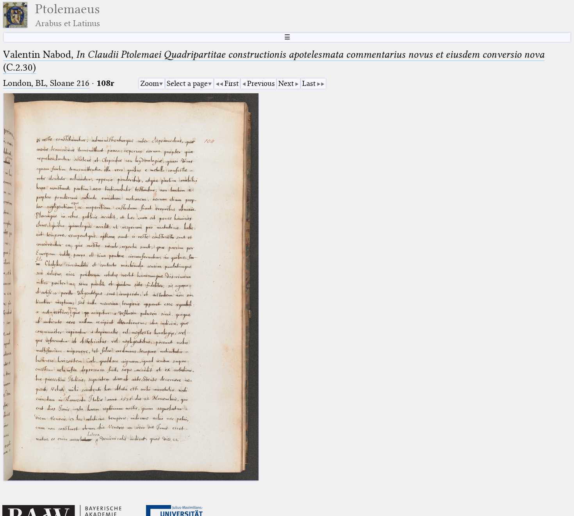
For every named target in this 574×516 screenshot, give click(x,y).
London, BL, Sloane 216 (46, 83)
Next (286, 83)
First (232, 83)
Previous (261, 83)
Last (309, 83)
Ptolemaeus (67, 15)
